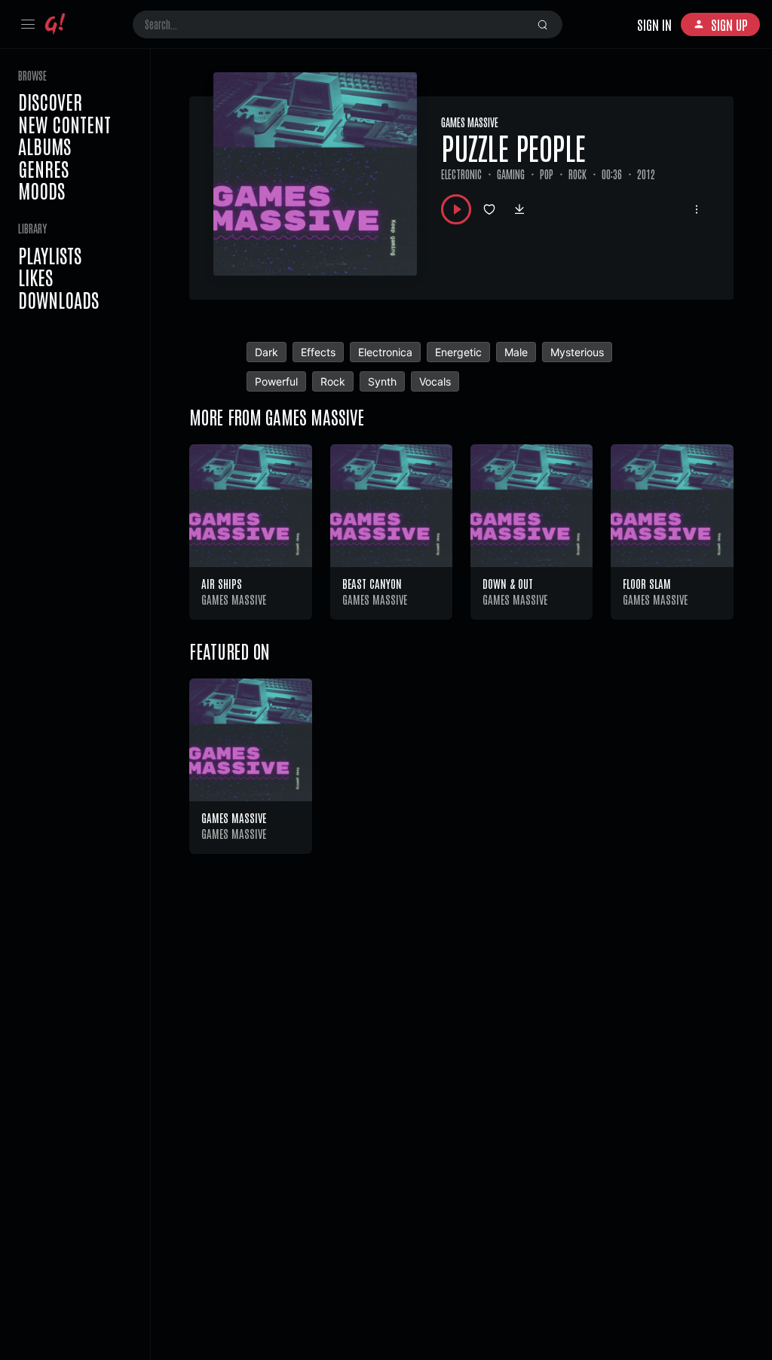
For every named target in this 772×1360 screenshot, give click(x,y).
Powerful (276, 381)
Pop (546, 174)
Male (516, 352)
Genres (43, 168)
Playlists (49, 255)
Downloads (58, 299)
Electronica (385, 352)
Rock (577, 174)
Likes (35, 277)
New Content (64, 124)
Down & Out (507, 583)
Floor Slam (647, 583)
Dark (266, 352)
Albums (44, 146)
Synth (382, 381)
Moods (41, 190)
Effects (318, 352)
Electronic (461, 174)
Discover (50, 101)
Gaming (511, 174)
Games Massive (469, 122)
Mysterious (577, 352)
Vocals (435, 381)
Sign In (654, 24)
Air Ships (221, 583)
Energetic (458, 352)
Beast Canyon (372, 583)
